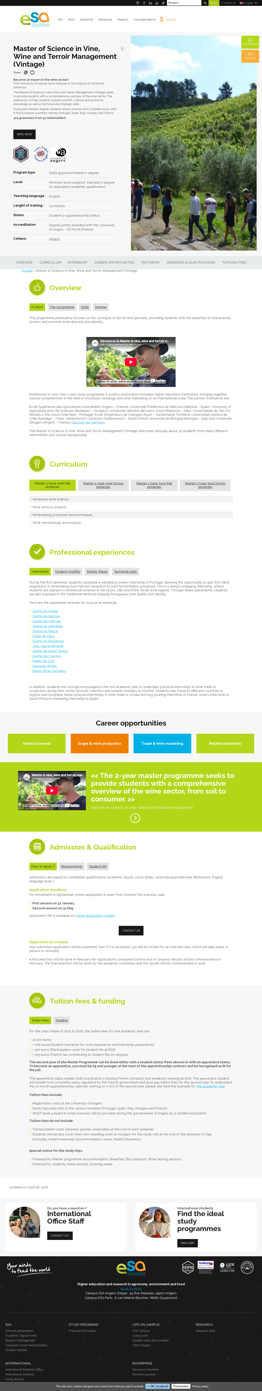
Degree (101, 307)
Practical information (82, 1331)
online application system (95, 915)
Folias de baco (43, 636)
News (213, 2)
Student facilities (16, 1350)
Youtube (157, 3)
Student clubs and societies (150, 1340)
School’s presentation (19, 1331)
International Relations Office (24, 1369)
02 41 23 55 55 (131, 1288)
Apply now (24, 134)
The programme (62, 307)
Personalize (181, 1386)
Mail (32, 72)
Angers (54, 239)
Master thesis (97, 571)
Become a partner (144, 1374)
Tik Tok (163, 3)
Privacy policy (200, 1386)
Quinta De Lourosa (46, 656)
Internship (78, 262)
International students (19, 1374)
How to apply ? (43, 866)
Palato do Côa (43, 661)
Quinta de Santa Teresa (50, 651)
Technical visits (125, 571)
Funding (62, 1020)
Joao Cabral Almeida (47, 646)
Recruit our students (145, 1369)
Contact (250, 58)
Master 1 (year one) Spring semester (103, 485)
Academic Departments (21, 1335)
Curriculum (50, 262)
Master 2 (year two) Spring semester (205, 485)
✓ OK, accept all (157, 1386)
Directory (171, 19)
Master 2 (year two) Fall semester (154, 485)
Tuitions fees (234, 262)
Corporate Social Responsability (26, 1345)
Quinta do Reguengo (48, 641)
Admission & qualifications (191, 262)
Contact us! (228, 2)
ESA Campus (141, 1331)
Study (71, 19)
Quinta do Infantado (47, 626)
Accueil (27, 270)
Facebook (144, 3)
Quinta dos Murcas (46, 621)
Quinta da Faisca (44, 631)
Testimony (150, 262)
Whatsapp (26, 72)
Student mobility (67, 571)
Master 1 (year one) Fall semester (52, 485)
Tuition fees (40, 1020)
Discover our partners (88, 422)
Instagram (137, 3)
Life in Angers (141, 1345)
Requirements (72, 866)
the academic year (211, 1086)
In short (37, 307)
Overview (24, 262)
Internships (40, 571)
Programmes (250, 44)
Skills (85, 307)
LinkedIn (150, 3)
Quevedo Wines (44, 666)
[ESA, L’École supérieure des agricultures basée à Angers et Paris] (34, 25)
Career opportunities (114, 262)
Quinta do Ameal (45, 611)
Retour (122, 48)
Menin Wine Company (49, 671)
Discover (187, 1243)
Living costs (140, 1335)
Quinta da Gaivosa (46, 616)
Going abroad (14, 1379)
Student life (98, 866)
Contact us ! (60, 1235)
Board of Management (20, 1340)
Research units (205, 1331)
